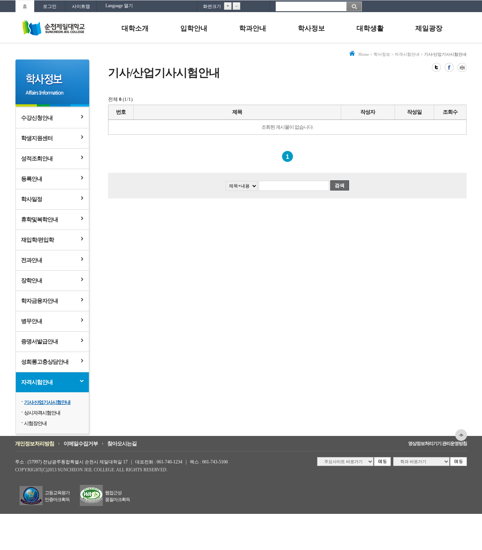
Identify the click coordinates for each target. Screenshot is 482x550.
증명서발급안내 (39, 341)
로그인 (49, 6)
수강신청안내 (37, 118)
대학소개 (135, 28)
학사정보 (311, 28)
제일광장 (428, 28)
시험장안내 (35, 423)
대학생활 (370, 28)
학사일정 (31, 199)
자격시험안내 (37, 382)
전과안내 (31, 260)
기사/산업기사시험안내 (47, 402)
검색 (340, 185)
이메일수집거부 (81, 443)
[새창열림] (436, 67)
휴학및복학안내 (39, 219)
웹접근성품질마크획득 (117, 496)
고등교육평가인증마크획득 (57, 496)
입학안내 (193, 28)
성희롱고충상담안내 (45, 362)
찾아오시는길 (122, 443)
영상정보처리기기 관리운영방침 (437, 443)
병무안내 (31, 321)
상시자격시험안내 (42, 413)
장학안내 (31, 280)
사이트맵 (81, 6)
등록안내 (31, 179)
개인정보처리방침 (34, 443)
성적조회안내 (37, 158)
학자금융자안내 (39, 301)
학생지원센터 (37, 138)
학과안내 (252, 28)
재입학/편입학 (37, 240)
